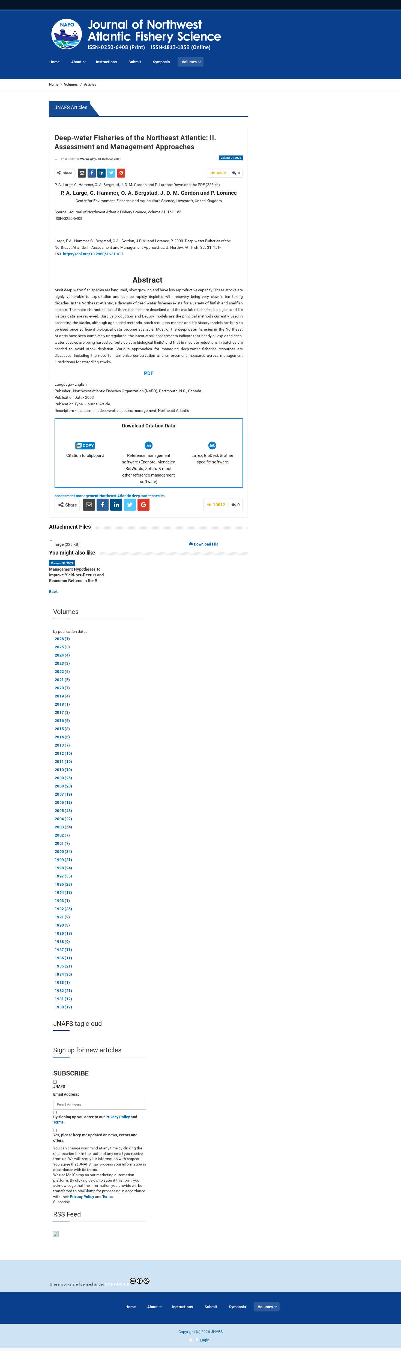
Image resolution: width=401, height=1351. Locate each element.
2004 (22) (63, 818)
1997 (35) (63, 876)
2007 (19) (63, 794)
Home (54, 84)
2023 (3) (62, 663)
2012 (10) (63, 753)
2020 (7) (62, 687)
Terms (58, 1122)
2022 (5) (62, 671)
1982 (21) (63, 990)
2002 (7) (62, 835)
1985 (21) (63, 966)
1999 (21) (63, 859)
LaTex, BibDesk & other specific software (212, 459)
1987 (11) (63, 949)
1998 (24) (63, 867)
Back (53, 591)
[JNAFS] (136, 34)
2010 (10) (63, 769)
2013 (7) (62, 745)
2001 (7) (62, 843)
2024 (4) (62, 655)
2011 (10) (63, 761)
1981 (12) (63, 998)
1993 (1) (62, 900)
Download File (205, 544)
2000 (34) (63, 851)
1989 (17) (63, 933)
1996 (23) (63, 884)
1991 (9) (62, 916)
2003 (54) (63, 826)
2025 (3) (62, 646)
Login (205, 1340)
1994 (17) (63, 892)
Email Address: (66, 1094)
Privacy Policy (118, 1116)
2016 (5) (62, 720)
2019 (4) (62, 696)
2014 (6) (62, 736)
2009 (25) (63, 777)
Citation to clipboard (85, 455)
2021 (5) (62, 679)
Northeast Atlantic (115, 495)
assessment (65, 495)
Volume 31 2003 (231, 158)
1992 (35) (63, 908)
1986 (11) (63, 957)
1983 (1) (62, 982)
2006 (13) (63, 802)
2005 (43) (63, 810)
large (59, 544)
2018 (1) (62, 704)
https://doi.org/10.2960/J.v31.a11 (93, 253)
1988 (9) (62, 941)
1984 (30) (63, 974)
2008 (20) (63, 786)
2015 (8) (62, 728)
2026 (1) (62, 638)
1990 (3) (62, 925)
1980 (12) (63, 1006)
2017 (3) (62, 712)
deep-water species (148, 495)
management (87, 495)
